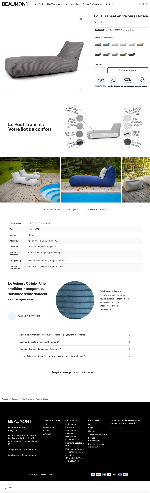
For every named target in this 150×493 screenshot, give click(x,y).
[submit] (139, 429)
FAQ (90, 424)
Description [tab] (72, 209)
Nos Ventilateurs (54, 4)
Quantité (98, 64)
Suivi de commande (97, 434)
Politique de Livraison (70, 425)
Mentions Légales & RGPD (74, 444)
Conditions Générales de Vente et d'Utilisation (74, 458)
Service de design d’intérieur (96, 445)
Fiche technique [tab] (52, 209)
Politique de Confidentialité (72, 438)
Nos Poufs (39, 4)
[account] (143, 4)
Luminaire (47, 434)
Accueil (5, 399)
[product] (81, 19)
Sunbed (14, 399)
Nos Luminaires (72, 4)
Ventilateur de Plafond (49, 429)
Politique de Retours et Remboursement (74, 450)
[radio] (98, 44)
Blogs (90, 428)
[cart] (147, 4)
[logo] (15, 4)
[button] (7, 90)
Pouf (45, 424)
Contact (109, 4)
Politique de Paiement (70, 431)
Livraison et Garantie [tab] (96, 209)
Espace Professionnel (92, 4)
